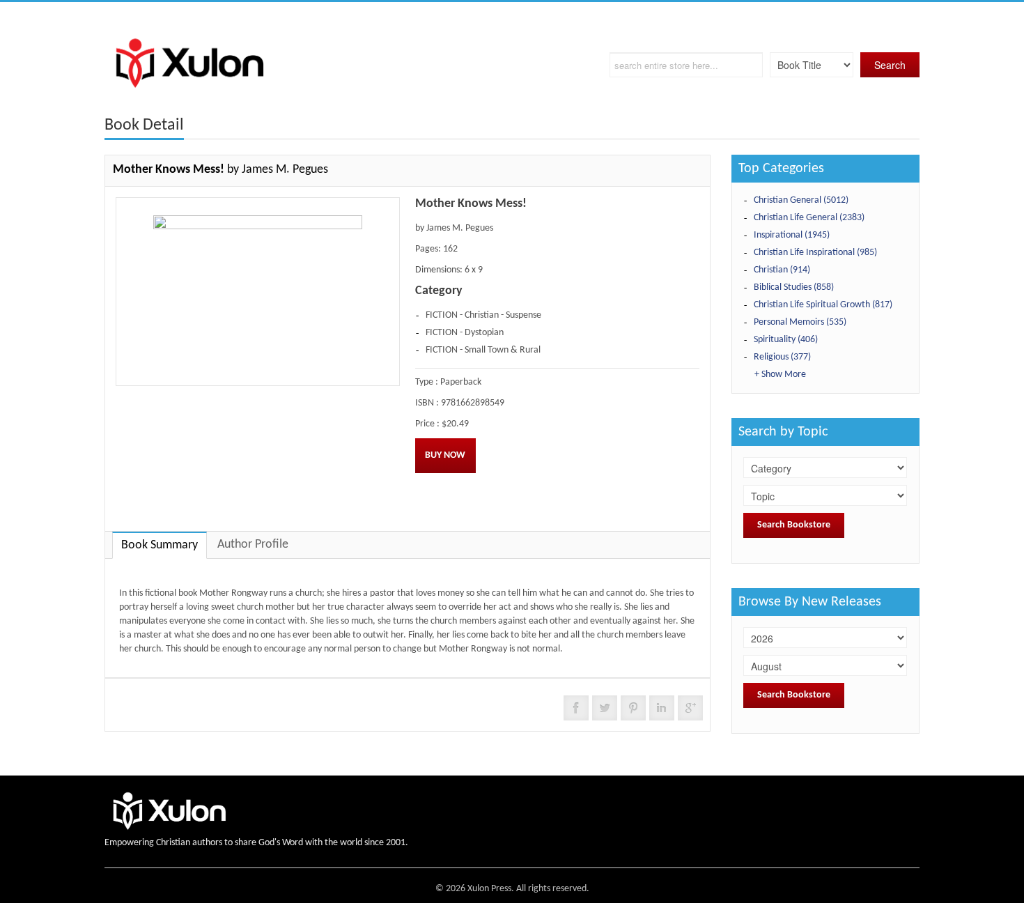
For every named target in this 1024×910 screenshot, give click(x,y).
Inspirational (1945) (792, 235)
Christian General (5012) (801, 200)
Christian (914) (782, 270)
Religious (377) (782, 357)
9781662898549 (472, 403)
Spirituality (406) (786, 339)
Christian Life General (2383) (809, 218)
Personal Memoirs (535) (800, 322)
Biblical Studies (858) (794, 287)
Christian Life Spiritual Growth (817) (823, 305)
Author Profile (252, 544)
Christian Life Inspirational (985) (815, 252)
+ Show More (780, 374)
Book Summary (159, 545)
